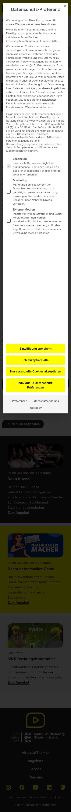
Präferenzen (19, 400)
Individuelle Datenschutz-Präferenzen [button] (35, 385)
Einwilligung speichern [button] (35, 348)
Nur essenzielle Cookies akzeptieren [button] (35, 371)
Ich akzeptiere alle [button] (36, 360)
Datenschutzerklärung (45, 80)
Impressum (35, 407)
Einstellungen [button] (14, 95)
